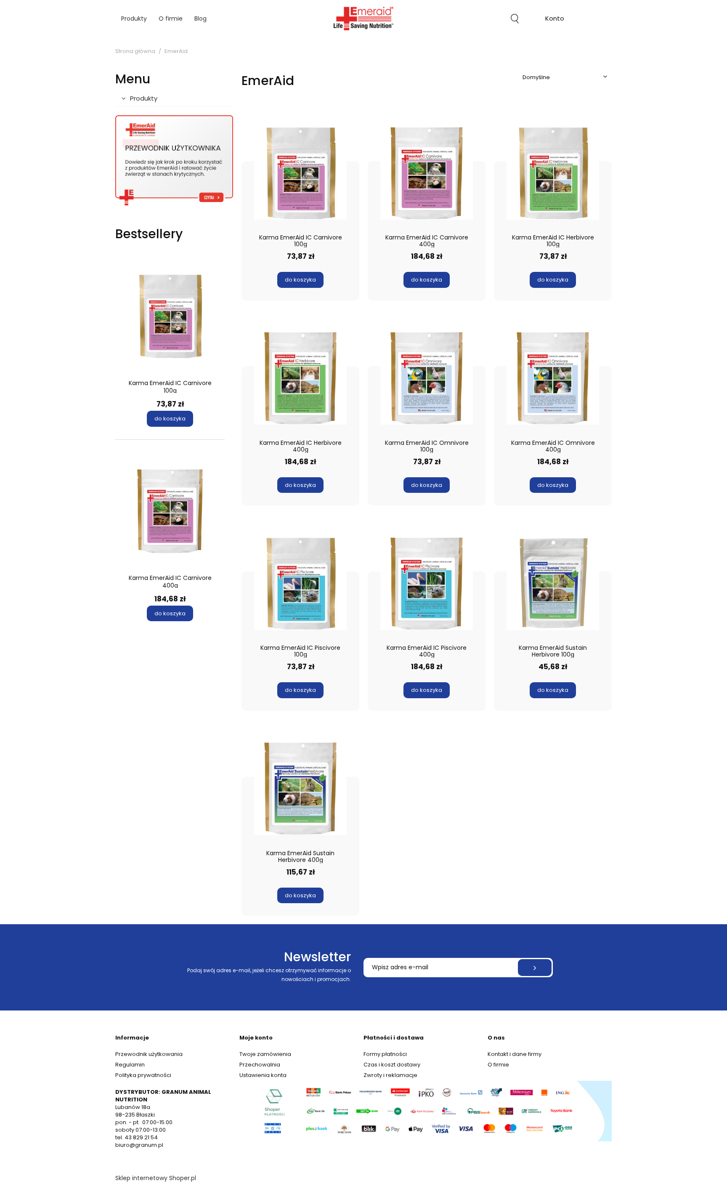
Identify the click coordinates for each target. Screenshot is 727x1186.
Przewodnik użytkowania (149, 1054)
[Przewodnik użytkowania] (174, 160)
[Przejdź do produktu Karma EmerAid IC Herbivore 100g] (553, 173)
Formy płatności (385, 1054)
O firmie (498, 1065)
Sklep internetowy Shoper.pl (155, 1178)
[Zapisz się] (535, 967)
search (515, 18)
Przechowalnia (259, 1065)
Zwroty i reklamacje (390, 1075)
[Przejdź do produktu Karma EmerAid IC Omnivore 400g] (553, 378)
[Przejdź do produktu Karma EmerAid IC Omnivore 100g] (426, 378)
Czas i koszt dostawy (392, 1065)
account (555, 19)
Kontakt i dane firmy (514, 1054)
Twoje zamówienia (265, 1054)
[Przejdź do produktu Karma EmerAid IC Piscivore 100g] (300, 583)
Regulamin (130, 1065)
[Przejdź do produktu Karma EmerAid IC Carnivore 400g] (426, 173)
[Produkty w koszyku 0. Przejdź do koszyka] (593, 18)
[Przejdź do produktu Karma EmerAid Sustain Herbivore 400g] (300, 789)
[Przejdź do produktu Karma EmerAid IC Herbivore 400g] (300, 378)
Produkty (143, 98)
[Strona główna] (363, 18)
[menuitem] (134, 18)
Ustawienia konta (263, 1075)
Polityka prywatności (143, 1075)
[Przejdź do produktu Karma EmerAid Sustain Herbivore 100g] (553, 583)
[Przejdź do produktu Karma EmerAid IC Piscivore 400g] (426, 583)
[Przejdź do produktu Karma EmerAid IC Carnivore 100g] (300, 173)
